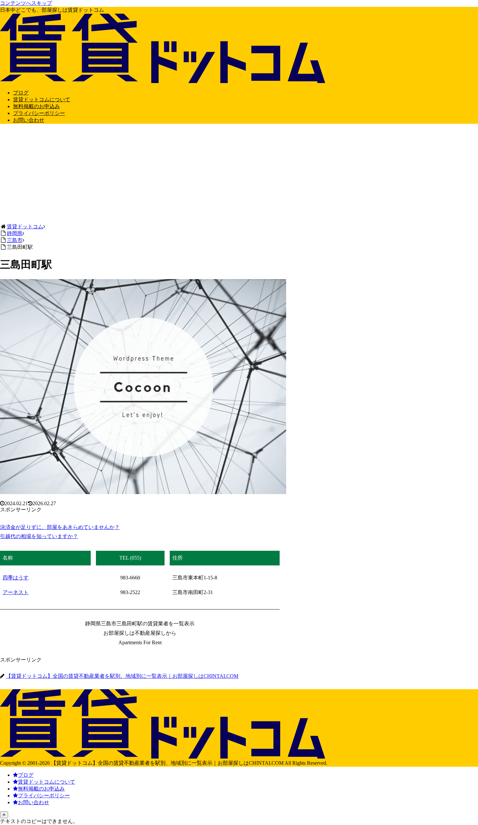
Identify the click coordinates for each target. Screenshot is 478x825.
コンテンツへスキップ (26, 3)
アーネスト (16, 592)
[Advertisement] (239, 174)
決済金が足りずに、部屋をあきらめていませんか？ (60, 527)
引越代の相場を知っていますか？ (39, 536)
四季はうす (16, 577)
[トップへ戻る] (4, 814)
